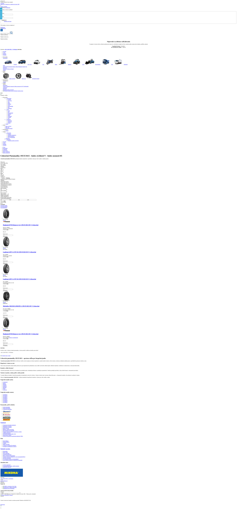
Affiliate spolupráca (7, 432)
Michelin (4, 387)
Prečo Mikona (5, 440)
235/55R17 (5, 399)
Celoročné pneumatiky (7, 409)
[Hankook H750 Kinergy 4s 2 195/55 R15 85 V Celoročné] (6, 218)
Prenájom (5, 88)
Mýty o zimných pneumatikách (9, 455)
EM (112, 64)
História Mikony (6, 442)
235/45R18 (5, 400)
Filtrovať (2, 180)
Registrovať (2, 27)
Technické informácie (7, 454)
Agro (83, 64)
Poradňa (4, 51)
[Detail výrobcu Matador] (6, 414)
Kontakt (4, 53)
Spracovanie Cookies (7, 435)
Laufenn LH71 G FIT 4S (19, 252)
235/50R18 (5, 401)
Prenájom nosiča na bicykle (8, 89)
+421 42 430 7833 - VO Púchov (11, 49)
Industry (70, 64)
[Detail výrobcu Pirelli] (6, 420)
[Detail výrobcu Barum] (6, 411)
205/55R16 (5, 395)
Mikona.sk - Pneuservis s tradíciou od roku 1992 (9, 4)
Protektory (5, 67)
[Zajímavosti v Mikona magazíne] (9, 487)
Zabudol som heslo (7, 21)
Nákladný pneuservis (10, 86)
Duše (4, 65)
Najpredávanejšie (3, 205)
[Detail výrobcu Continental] (6, 413)
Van (43, 64)
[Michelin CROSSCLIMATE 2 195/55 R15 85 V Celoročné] (6, 300)
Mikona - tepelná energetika (8, 429)
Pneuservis (5, 85)
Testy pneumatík (6, 453)
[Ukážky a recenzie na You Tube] (9, 486)
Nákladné (126, 64)
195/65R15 (5, 394)
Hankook (5, 386)
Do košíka (5, 236)
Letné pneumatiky (6, 407)
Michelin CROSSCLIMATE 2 (21, 306)
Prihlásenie (8, 7)
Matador (4, 384)
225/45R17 (5, 396)
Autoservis (5, 87)
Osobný (4, 86)
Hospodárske (98, 64)
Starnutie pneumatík (7, 457)
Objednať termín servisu (18, 90)
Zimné (12, 68)
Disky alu (24, 78)
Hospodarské (9, 66)
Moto (56, 64)
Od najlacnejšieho (3, 206)
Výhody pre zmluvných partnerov (9, 445)
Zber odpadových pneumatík (8, 430)
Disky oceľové (12, 78)
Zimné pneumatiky (6, 408)
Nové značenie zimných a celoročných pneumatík (12, 460)
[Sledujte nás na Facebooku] (8, 488)
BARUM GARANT (7, 467)
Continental (5, 382)
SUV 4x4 (29, 64)
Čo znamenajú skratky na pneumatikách (11, 459)
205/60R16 (5, 397)
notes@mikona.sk (3, 480)
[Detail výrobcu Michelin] (6, 416)
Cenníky (4, 443)
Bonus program (6, 428)
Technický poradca (5, 449)
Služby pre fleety (6, 444)
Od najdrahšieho (3, 207)
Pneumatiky (5, 58)
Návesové (5, 68)
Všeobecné (3, 422)
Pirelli (4, 388)
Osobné (15, 64)
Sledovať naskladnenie (13, 337)
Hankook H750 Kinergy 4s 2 (20, 225)
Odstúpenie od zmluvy (7, 427)
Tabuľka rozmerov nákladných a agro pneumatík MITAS (14, 456)
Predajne (4, 54)
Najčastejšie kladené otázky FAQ (9, 433)
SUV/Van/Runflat (24, 86)
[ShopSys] (6, 495)
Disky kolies (5, 452)
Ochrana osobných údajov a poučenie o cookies (12, 431)
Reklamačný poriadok (7, 426)
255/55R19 (5, 402)
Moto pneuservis (18, 86)
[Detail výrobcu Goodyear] (6, 418)
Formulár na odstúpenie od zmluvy (10, 446)
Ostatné (4, 82)
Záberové (9, 68)
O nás (4, 52)
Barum (4, 383)
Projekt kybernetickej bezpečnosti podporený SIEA (13, 436)
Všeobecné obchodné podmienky (9, 425)
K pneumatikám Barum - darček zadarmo (11, 466)
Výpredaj (2, 3)
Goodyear (5, 389)
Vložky (4, 70)
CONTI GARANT (7, 464)
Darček (4, 220)
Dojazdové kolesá (35, 78)
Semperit (4, 385)
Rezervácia (2, 504)
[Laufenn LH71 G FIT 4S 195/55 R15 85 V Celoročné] (6, 246)
